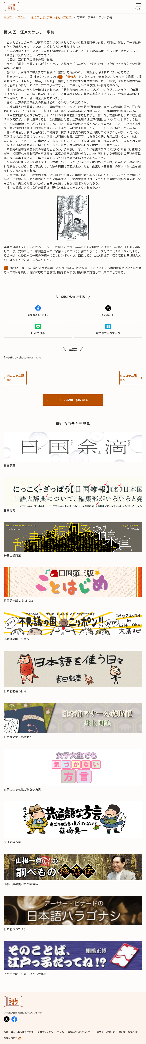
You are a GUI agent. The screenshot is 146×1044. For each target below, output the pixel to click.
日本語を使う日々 (15, 691)
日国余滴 (9, 465)
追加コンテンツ (45, 1032)
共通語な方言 (12, 842)
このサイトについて (104, 1032)
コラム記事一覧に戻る (73, 400)
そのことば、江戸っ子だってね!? (25, 974)
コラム (60, 1032)
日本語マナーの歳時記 (18, 737)
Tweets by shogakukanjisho (22, 357)
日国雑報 (9, 511)
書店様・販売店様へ (129, 1032)
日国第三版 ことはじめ (18, 601)
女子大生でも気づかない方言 (22, 790)
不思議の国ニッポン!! (17, 639)
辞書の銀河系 (12, 556)
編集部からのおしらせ (79, 1032)
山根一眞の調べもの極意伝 (21, 884)
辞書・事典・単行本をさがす (18, 1032)
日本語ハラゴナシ (15, 929)
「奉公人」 (71, 77)
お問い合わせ (10, 1038)
